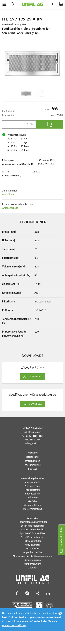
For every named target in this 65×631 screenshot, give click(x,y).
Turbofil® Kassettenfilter (33, 537)
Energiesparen (32, 493)
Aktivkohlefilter (32, 545)
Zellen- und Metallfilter (32, 526)
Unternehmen (32, 461)
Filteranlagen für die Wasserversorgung (32, 556)
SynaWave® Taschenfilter (32, 533)
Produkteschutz (32, 490)
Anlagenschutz (10, 208)
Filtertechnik (32, 457)
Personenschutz (32, 486)
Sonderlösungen (33, 560)
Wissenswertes (33, 465)
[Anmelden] (52, 4)
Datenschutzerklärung (14, 625)
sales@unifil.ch (32, 443)
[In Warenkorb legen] (49, 124)
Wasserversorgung (32, 509)
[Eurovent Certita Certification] (22, 605)
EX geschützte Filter (33, 552)
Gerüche (32, 501)
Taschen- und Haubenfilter (32, 529)
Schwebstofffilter (32, 541)
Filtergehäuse (32, 548)
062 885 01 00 (32, 439)
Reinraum (33, 497)
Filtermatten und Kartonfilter (32, 522)
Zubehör (32, 567)
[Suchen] (13, 4)
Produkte (33, 453)
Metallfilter (8, 194)
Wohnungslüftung (32, 505)
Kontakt (32, 469)
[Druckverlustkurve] (39, 93)
